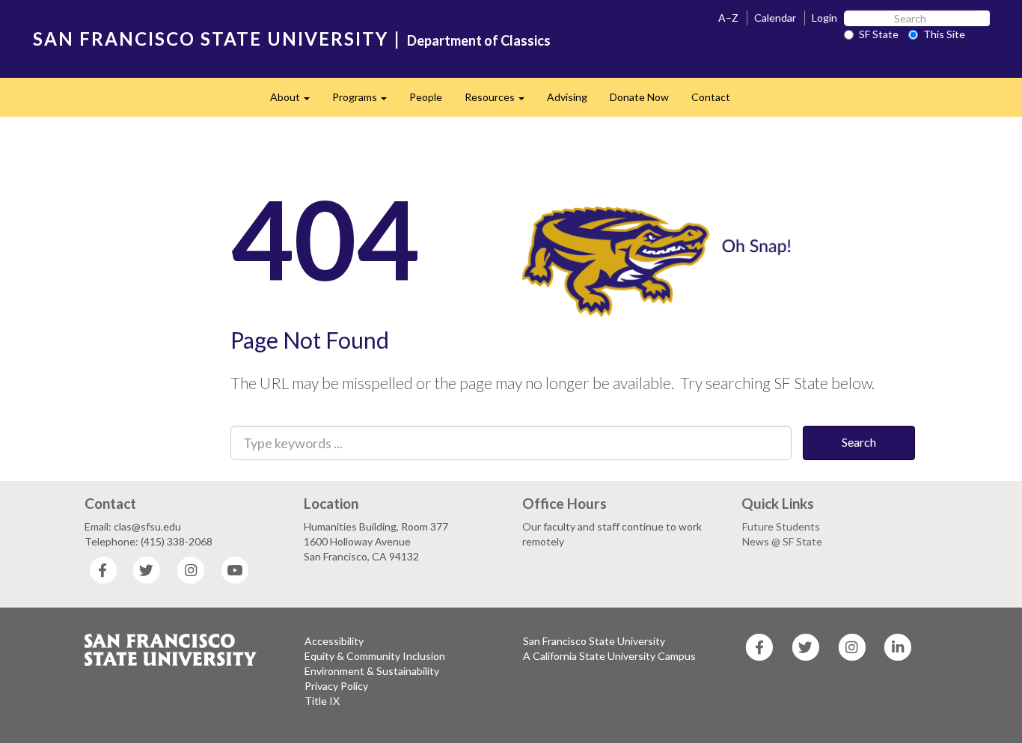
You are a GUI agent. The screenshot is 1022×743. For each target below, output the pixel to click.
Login (824, 17)
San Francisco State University (594, 641)
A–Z (728, 17)
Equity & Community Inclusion (375, 655)
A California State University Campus (609, 655)
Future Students (781, 526)
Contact (710, 97)
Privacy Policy (336, 685)
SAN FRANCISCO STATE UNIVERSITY (210, 38)
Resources (500, 101)
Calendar (775, 17)
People (425, 97)
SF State (879, 34)
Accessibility (334, 641)
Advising (567, 97)
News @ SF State (782, 541)
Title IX (322, 700)
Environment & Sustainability (372, 670)
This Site (944, 34)
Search (859, 442)
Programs (365, 101)
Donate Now (639, 97)
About (295, 101)
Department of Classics (479, 40)
